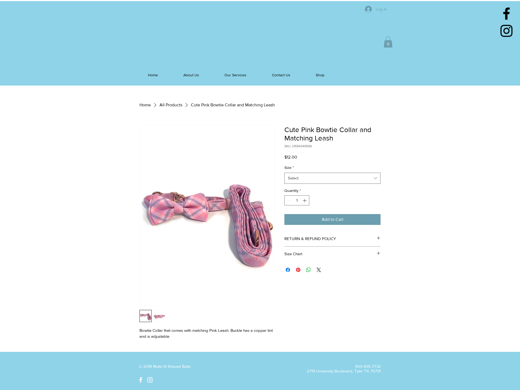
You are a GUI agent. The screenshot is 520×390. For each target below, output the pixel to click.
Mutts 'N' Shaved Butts (260, 24)
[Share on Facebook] (288, 270)
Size (289, 167)
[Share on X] (319, 270)
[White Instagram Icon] (150, 380)
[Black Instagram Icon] (506, 31)
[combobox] (332, 178)
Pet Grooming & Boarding (260, 37)
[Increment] (305, 200)
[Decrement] (288, 200)
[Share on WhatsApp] (308, 270)
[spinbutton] (297, 200)
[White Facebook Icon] (140, 380)
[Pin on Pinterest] (298, 270)
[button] (388, 42)
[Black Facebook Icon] (506, 13)
